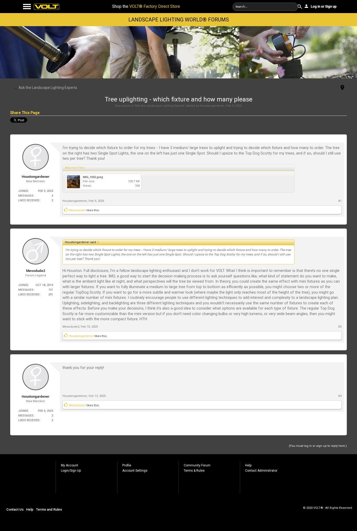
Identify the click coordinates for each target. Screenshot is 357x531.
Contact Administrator (261, 470)
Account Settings (134, 470)
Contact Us (15, 509)
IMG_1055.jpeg (93, 177)
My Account (69, 465)
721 (50, 290)
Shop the (146, 6)
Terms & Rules (194, 470)
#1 (340, 201)
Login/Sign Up (71, 470)
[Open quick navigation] (342, 88)
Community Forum (197, 465)
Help (248, 465)
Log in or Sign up (323, 6)
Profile (126, 465)
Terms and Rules (49, 509)
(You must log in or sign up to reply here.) (318, 446)
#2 (340, 326)
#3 (340, 396)
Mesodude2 (77, 210)
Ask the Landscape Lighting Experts (159, 105)
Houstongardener (212, 105)
